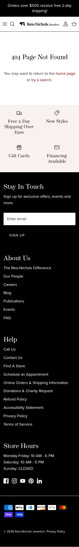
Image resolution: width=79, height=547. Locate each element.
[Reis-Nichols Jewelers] (39, 24)
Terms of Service (18, 424)
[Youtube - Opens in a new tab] (22, 480)
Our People (13, 276)
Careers (10, 284)
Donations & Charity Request (28, 391)
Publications (14, 301)
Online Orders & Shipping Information (36, 383)
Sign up (17, 235)
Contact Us (13, 357)
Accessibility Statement (23, 407)
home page (65, 73)
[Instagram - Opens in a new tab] (14, 480)
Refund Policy (15, 399)
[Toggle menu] (5, 24)
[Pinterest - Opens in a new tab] (31, 480)
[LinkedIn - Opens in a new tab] (39, 480)
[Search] (14, 24)
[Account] (64, 24)
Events (9, 309)
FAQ (7, 318)
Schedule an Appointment (26, 374)
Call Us (10, 349)
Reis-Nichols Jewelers (30, 531)
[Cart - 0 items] (74, 24)
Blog (7, 293)
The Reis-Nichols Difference (27, 268)
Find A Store (14, 366)
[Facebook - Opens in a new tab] (6, 480)
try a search (41, 80)
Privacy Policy (15, 416)
